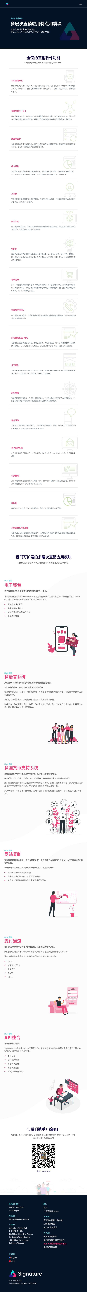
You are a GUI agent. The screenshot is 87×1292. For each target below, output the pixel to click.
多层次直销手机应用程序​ (54, 1240)
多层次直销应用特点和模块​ (55, 1243)
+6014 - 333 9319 (16, 1207)
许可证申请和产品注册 (53, 1220)
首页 (45, 1207)
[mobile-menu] (80, 3)
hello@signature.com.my (19, 1219)
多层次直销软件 (50, 1236)
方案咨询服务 (49, 1224)
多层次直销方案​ (50, 1247)
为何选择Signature (51, 1211)
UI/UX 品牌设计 (50, 1227)
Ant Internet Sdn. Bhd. (19, 1283)
